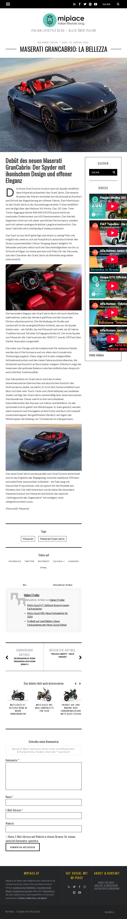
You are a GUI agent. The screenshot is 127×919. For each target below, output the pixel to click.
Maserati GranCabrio (52, 538)
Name (9, 797)
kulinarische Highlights (24, 887)
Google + (59, 561)
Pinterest (44, 561)
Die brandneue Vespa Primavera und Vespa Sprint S (24, 657)
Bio (24, 584)
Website (10, 823)
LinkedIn (73, 561)
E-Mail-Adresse (14, 810)
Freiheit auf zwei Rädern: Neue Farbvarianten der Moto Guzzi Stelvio (71, 709)
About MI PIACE (106, 882)
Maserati (28, 538)
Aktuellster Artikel (62, 584)
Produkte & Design (22, 891)
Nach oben (109, 912)
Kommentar (12, 760)
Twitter (29, 561)
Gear (64, 42)
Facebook (15, 561)
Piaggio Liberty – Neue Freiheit (62, 653)
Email (43, 567)
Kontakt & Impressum (106, 885)
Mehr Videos (96, 354)
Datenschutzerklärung (107, 888)
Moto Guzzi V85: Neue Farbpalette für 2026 (44, 707)
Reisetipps (48, 891)
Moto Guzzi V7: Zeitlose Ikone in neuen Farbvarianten (18, 709)
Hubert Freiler (57, 600)
